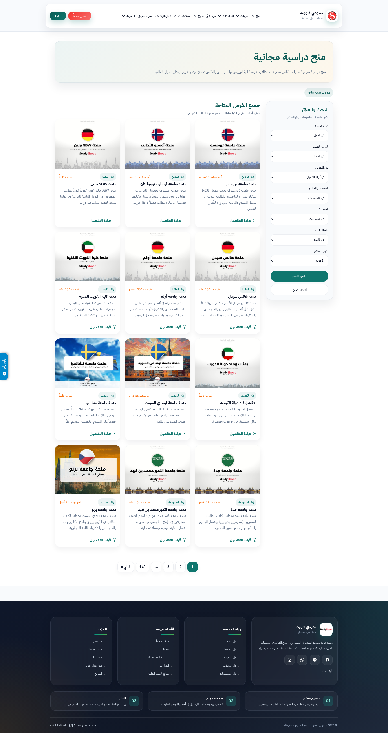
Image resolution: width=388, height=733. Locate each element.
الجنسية (323, 209)
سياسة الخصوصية (158, 657)
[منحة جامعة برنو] (87, 469)
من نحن (97, 641)
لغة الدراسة (321, 230)
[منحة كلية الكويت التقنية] (87, 256)
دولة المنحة (321, 125)
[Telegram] (315, 660)
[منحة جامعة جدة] (227, 469)
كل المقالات (229, 665)
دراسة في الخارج (207, 15)
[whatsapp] (302, 660)
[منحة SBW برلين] (87, 144)
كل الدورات (230, 657)
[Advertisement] (94, 695)
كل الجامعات (229, 649)
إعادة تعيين (300, 289)
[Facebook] (327, 660)
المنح (259, 15)
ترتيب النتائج (321, 251)
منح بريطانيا (95, 649)
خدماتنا (165, 649)
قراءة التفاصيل (240, 220)
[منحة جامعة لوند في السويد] (157, 363)
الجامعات (228, 15)
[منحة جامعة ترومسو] (227, 144)
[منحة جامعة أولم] (157, 256)
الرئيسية (327, 671)
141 (142, 567)
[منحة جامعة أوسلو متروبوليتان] (157, 144)
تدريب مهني (145, 15)
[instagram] (289, 660)
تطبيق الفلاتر (299, 276)
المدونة (130, 15)
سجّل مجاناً (79, 15)
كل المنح (231, 641)
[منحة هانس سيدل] (227, 256)
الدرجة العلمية (320, 146)
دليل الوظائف (163, 15)
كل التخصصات (228, 673)
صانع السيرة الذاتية (158, 673)
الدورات (244, 15)
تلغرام (58, 15)
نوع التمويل (321, 167)
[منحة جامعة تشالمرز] (87, 363)
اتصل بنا (164, 665)
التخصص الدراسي (318, 188)
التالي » (126, 567)
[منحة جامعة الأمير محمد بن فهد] (157, 469)
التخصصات (184, 15)
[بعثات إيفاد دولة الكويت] (227, 363)
